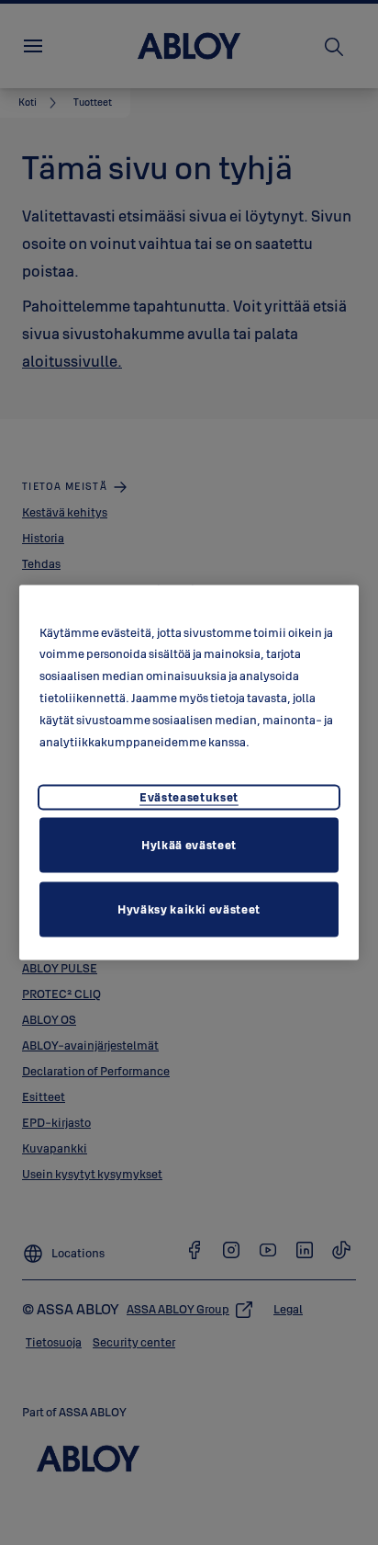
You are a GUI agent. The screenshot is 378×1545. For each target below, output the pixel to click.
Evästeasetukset (189, 797)
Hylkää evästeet (189, 844)
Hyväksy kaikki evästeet (189, 909)
